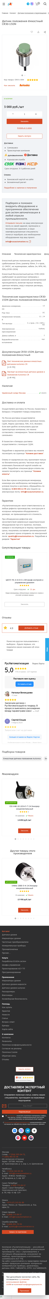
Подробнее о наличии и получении (20, 188)
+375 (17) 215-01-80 (15, 1202)
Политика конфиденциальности (16, 1045)
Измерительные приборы (14, 945)
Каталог (6, 931)
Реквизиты (7, 1041)
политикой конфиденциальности (28, 1284)
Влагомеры (7, 995)
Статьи (5, 1018)
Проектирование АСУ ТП (13, 968)
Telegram (27, 1130)
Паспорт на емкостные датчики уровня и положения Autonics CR (26, 373)
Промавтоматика (10, 949)
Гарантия (6, 1011)
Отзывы (5, 1059)
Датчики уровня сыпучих (13, 988)
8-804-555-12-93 (19, 489)
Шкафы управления (11, 965)
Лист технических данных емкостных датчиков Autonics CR (24, 362)
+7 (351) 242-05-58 (15, 1171)
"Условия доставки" (34, 453)
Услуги (5, 958)
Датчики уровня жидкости (14, 984)
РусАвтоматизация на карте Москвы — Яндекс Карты (24, 742)
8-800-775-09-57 (18, 1185)
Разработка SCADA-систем (14, 961)
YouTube (24, 1137)
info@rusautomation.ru (16, 241)
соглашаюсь (11, 1116)
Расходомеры (8, 991)
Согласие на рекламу (11, 1048)
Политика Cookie (9, 1052)
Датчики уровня (9, 935)
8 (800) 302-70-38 (14, 1224)
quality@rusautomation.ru (21, 1226)
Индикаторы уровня (11, 938)
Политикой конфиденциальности (16, 1122)
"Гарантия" (15, 539)
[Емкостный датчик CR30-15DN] (23, 55)
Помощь (6, 1004)
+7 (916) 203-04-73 (16, 1154)
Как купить (7, 1007)
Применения (8, 977)
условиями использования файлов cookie (17, 1282)
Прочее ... (6, 953)
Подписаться (24, 1112)
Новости (6, 1014)
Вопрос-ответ (8, 1022)
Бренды (5, 1025)
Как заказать (9, 85)
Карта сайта (7, 1029)
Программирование (11, 972)
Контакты (6, 1037)
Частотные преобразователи (15, 942)
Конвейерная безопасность (14, 999)
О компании (7, 1034)
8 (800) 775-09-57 (14, 1214)
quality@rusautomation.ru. (21, 536)
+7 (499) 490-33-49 (10, 1157)
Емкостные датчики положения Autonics (22, 758)
